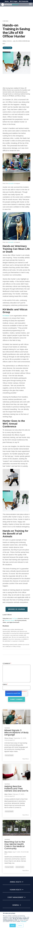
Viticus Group (8, 738)
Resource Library (9, 620)
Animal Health (7, 48)
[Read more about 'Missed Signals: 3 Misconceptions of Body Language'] (16, 717)
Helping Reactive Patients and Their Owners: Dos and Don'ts (16, 788)
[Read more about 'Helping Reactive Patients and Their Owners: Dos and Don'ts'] (16, 772)
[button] (30, 4)
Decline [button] (20, 925)
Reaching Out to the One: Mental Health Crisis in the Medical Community (14, 845)
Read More (23, 921)
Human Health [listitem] (9, 867)
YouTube (14, 618)
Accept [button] (12, 925)
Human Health (15, 890)
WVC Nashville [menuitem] (23, 1)
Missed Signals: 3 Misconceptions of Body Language (16, 732)
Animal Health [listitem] (9, 755)
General (15, 905)
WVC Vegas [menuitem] (14, 1)
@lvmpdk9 (10, 183)
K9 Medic (6, 316)
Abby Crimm (7, 41)
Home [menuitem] (7, 1)
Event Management (15, 897)
